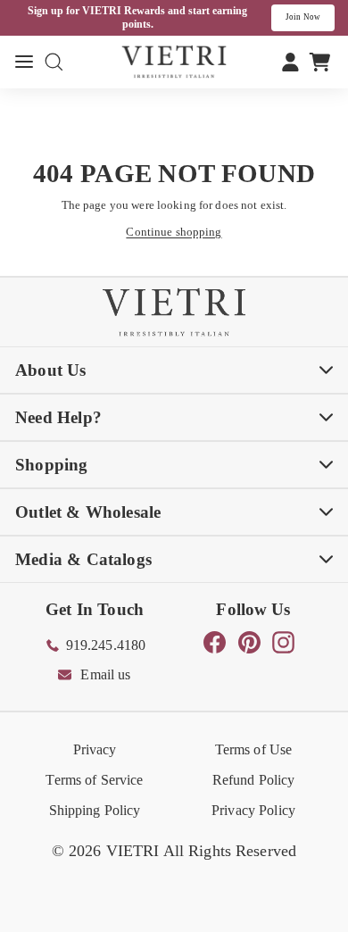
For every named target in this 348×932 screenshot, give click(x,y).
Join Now (303, 16)
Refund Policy (253, 779)
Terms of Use (254, 749)
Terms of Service (94, 779)
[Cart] (320, 61)
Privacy (95, 749)
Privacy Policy (253, 810)
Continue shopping (173, 231)
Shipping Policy (95, 810)
